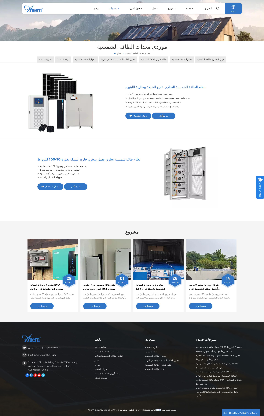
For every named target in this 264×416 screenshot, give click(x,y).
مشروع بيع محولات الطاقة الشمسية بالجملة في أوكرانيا (150, 287)
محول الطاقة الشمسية (155, 356)
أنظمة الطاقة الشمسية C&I (107, 351)
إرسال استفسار (140, 115)
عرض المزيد (42, 306)
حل (154, 8)
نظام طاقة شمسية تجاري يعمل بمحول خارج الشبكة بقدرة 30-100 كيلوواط (88, 159)
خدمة (188, 8)
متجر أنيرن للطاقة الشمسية (107, 373)
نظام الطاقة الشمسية (155, 369)
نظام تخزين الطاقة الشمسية (158, 365)
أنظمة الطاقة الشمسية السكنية (109, 356)
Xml (141, 410)
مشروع (172, 8)
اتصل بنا (208, 8)
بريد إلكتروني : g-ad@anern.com (44, 347)
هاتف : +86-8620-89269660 (42, 355)
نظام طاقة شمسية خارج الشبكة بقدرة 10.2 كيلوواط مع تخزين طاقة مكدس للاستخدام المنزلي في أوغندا (99, 287)
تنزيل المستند (101, 369)
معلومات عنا (100, 347)
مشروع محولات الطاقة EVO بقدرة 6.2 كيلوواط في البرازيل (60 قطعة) (45, 287)
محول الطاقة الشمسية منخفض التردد (162, 360)
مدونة (97, 365)
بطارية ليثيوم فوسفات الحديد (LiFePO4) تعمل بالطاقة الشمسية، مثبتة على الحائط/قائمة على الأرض (217, 392)
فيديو (97, 360)
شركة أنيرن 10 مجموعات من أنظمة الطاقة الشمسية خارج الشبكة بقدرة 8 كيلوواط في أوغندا (204, 287)
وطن (96, 8)
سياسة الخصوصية (169, 410)
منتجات (113, 8)
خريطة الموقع (101, 378)
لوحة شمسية (151, 351)
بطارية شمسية (152, 347)
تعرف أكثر (163, 115)
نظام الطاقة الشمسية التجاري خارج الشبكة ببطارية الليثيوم (165, 87)
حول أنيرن (134, 8)
